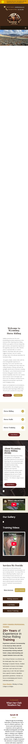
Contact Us (18, 395)
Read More (7, 395)
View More (14, 434)
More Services (8, 590)
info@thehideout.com (19, 7)
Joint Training (20, 590)
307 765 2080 (21, 9)
